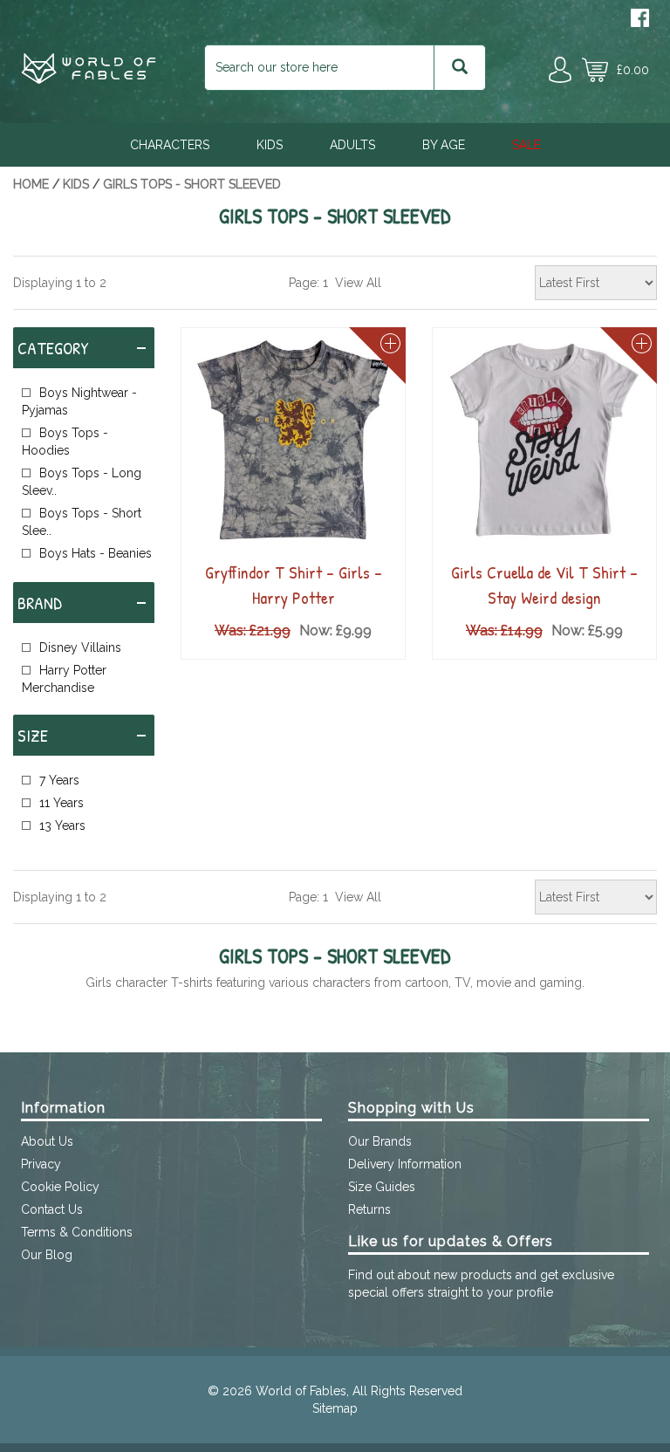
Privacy (41, 1164)
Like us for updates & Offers (450, 1241)
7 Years (59, 780)
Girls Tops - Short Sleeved (192, 184)
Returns (369, 1209)
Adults (352, 145)
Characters (169, 145)
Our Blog (46, 1255)
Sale (526, 145)
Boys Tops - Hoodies (65, 441)
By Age (443, 145)
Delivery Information (404, 1164)
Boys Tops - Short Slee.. (81, 522)
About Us (47, 1141)
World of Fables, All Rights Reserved (359, 1391)
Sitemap (335, 1408)
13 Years (62, 825)
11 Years (61, 803)
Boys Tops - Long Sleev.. (81, 481)
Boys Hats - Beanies (95, 553)
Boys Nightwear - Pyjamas (79, 401)
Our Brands (380, 1141)
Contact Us (52, 1209)
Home (31, 184)
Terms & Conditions (77, 1232)
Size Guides (381, 1187)
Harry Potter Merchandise (64, 679)
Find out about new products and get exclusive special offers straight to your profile (481, 1283)
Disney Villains (80, 647)
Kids (269, 145)
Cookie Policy (60, 1187)
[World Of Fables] (88, 79)
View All (358, 283)
